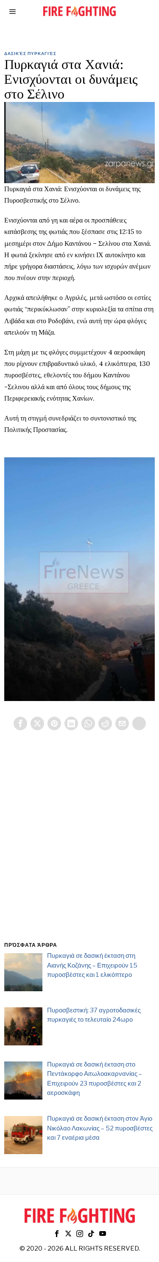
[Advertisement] (79, 846)
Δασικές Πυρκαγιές (30, 53)
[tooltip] (20, 723)
